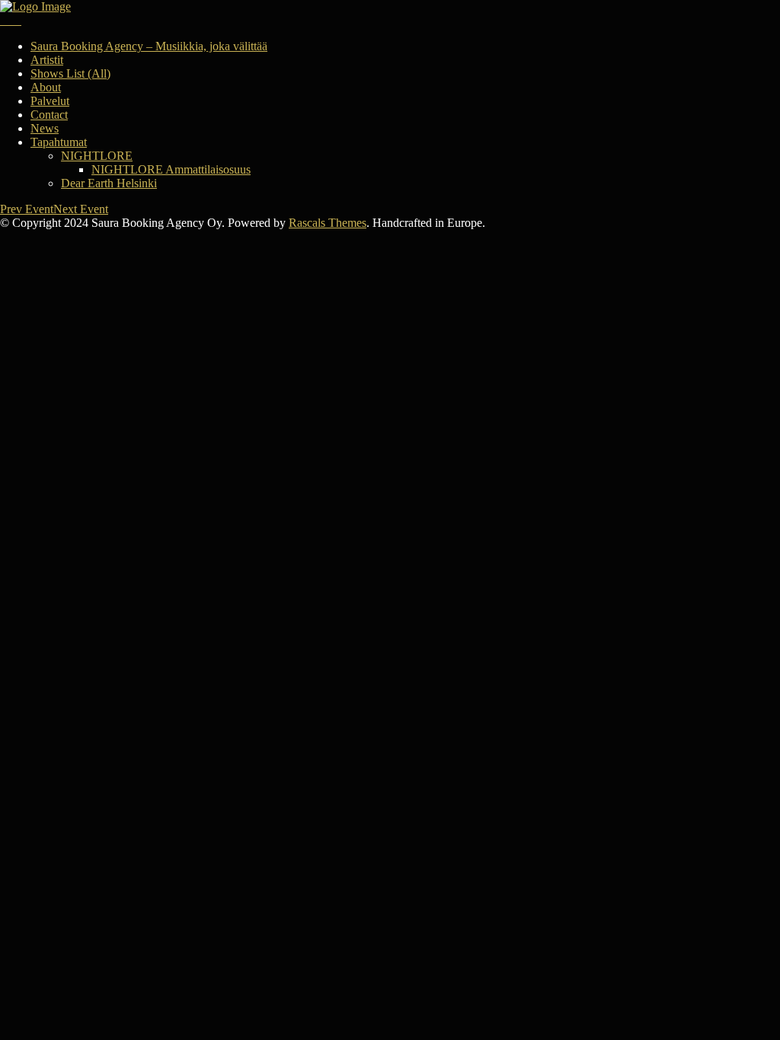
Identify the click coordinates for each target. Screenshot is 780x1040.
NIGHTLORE (97, 155)
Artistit (46, 59)
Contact (49, 114)
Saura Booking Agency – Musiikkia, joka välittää (148, 46)
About (45, 87)
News (44, 128)
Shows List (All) (70, 73)
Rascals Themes (327, 222)
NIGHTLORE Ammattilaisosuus (171, 169)
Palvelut (49, 100)
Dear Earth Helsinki (109, 183)
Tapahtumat (58, 142)
